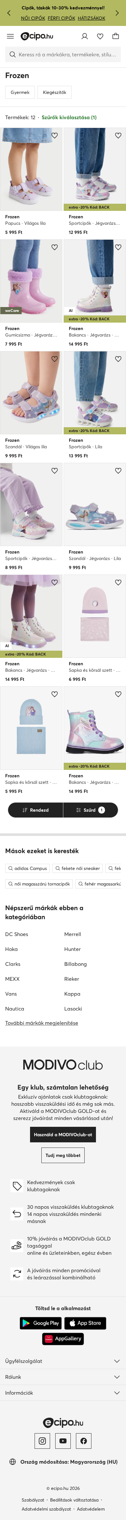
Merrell (72, 934)
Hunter (72, 949)
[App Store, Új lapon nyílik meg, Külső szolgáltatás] (85, 1323)
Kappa (72, 993)
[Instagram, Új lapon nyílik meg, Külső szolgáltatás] (42, 1441)
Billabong (75, 964)
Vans (11, 993)
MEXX (12, 979)
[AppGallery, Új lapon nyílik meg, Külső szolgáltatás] (63, 1338)
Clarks (12, 964)
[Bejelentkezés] (84, 36)
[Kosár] (115, 36)
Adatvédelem (91, 1509)
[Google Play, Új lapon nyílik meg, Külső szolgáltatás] (41, 1323)
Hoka (11, 949)
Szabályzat (33, 1500)
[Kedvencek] (100, 36)
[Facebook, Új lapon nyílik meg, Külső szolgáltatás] (83, 1441)
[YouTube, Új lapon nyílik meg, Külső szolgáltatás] (63, 1441)
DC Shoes (16, 934)
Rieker (71, 979)
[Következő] (117, 13)
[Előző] (9, 13)
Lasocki (73, 1008)
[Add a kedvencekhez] (54, 135)
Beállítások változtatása (74, 1500)
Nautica (14, 1008)
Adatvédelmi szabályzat (46, 1509)
